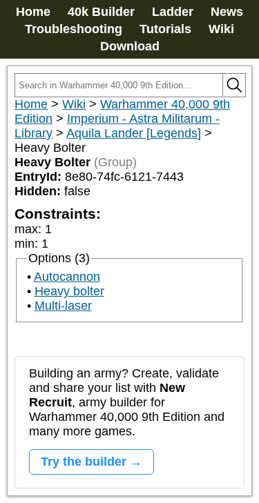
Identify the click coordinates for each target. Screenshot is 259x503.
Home (33, 12)
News (227, 12)
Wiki (221, 29)
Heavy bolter (69, 291)
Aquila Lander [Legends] (133, 133)
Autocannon (67, 277)
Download (130, 46)
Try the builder (83, 462)
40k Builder (101, 12)
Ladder (172, 12)
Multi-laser (63, 306)
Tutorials (165, 29)
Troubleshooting (73, 29)
